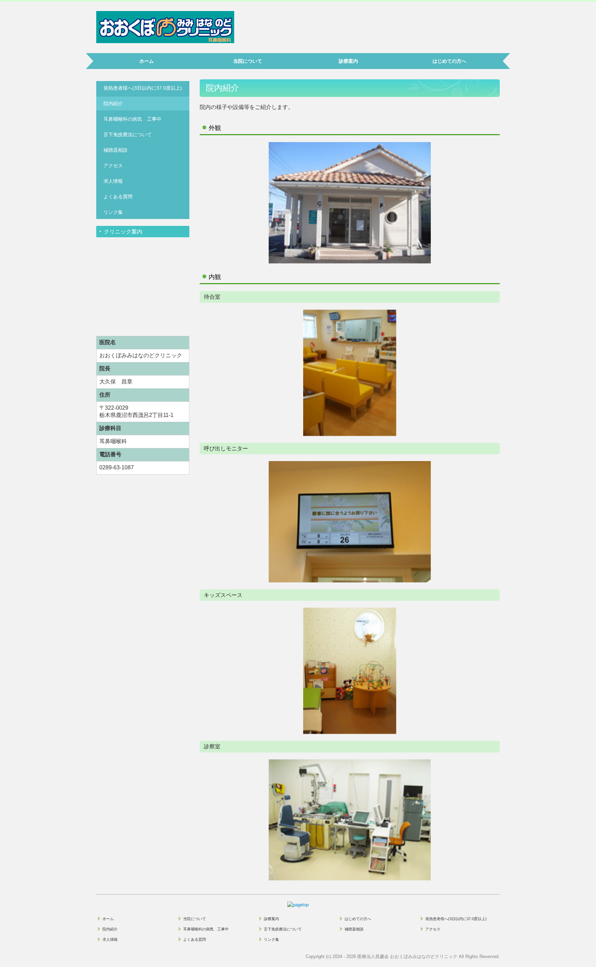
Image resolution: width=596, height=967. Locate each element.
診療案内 (348, 61)
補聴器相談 (115, 150)
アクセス (113, 165)
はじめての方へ (449, 61)
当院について (247, 61)
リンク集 (113, 212)
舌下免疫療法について (127, 134)
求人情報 (113, 181)
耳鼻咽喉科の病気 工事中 (132, 119)
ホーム (146, 61)
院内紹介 (113, 103)
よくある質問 (117, 196)
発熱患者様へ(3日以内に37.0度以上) (142, 88)
